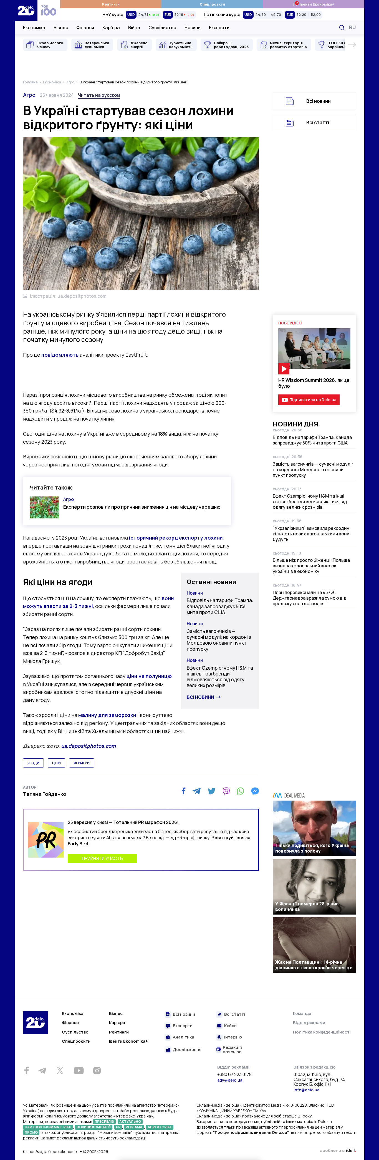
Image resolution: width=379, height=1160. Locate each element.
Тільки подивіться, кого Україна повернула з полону (312, 848)
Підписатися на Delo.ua (312, 399)
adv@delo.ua (229, 1080)
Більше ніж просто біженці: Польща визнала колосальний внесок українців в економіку (311, 565)
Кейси (230, 1026)
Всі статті (317, 122)
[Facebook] (183, 791)
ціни (56, 763)
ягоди (33, 763)
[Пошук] (341, 27)
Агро (29, 94)
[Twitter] (211, 791)
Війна (134, 27)
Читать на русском (99, 95)
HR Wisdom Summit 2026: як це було (314, 383)
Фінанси (85, 27)
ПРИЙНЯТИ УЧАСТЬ (102, 858)
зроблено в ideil (338, 1151)
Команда (302, 1013)
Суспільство (162, 27)
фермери (82, 763)
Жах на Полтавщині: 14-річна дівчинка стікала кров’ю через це (313, 964)
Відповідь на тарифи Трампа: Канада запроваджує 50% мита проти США (220, 606)
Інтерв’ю (233, 1037)
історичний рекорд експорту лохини (176, 537)
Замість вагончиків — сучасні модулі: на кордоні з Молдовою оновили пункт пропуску (219, 640)
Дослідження (187, 1049)
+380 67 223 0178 (234, 1074)
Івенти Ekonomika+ (128, 1041)
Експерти (219, 27)
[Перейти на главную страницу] (26, 10)
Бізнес (61, 27)
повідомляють (60, 354)
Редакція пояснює (232, 1049)
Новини (193, 27)
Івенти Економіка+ (313, 4)
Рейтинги (111, 4)
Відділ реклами (309, 1022)
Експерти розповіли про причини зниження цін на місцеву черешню (142, 507)
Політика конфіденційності (322, 1032)
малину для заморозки (107, 715)
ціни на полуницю (149, 676)
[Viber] (226, 791)
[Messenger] (255, 791)
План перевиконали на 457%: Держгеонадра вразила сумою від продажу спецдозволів (310, 598)
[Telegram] (197, 791)
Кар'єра (111, 27)
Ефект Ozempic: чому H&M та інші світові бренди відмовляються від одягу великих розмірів (220, 677)
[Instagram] (96, 1070)
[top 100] (48, 10)
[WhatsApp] (240, 791)
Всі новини (200, 697)
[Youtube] (79, 1070)
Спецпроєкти (212, 4)
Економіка (34, 27)
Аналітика (183, 1037)
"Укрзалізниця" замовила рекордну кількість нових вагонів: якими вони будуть (311, 533)
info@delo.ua (306, 1090)
